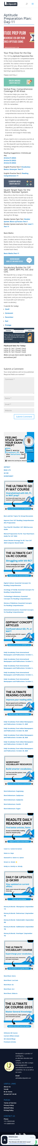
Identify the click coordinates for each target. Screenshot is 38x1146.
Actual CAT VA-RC (10, 1094)
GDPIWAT (7, 467)
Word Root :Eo (9, 985)
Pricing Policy (8, 1110)
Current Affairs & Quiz (11, 1036)
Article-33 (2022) (10, 163)
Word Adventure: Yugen (12, 808)
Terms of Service (10, 1103)
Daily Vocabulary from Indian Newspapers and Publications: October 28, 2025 (18, 736)
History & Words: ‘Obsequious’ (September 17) (19, 908)
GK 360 (6, 473)
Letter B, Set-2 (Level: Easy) (15, 350)
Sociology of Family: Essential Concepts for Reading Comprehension (19, 591)
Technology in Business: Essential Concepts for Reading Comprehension (17, 597)
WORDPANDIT (8, 476)
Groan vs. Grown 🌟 (10, 862)
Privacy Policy (9, 1105)
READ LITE (7, 470)
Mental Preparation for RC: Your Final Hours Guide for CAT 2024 (19, 535)
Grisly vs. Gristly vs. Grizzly (13, 866)
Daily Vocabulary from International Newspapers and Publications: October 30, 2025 (19, 660)
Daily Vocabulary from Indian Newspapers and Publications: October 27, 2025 (18, 743)
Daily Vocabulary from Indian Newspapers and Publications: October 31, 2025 (18, 723)
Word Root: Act (9, 989)
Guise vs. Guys (9, 853)
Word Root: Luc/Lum (11, 980)
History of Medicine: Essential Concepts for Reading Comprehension (18, 604)
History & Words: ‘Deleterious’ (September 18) (19, 914)
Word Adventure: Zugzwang (13, 791)
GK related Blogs (9, 1039)
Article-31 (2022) (10, 158)
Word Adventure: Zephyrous (13, 795)
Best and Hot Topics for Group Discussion (18, 516)
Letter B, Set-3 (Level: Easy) (15, 352)
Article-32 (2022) (10, 160)
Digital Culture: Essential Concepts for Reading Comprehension (17, 584)
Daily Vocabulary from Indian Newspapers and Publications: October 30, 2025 (18, 729)
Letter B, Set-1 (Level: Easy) (15, 348)
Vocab (6, 1089)
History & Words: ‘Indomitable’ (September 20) (19, 921)
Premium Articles (10, 1042)
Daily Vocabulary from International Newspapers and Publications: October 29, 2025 (19, 680)
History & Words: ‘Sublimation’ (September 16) (19, 928)
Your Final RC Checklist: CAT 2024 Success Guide (18, 528)
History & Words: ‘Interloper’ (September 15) (18, 934)
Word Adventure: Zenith (12, 804)
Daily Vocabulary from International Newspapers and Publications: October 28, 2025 (19, 667)
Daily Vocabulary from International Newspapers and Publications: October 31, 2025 (19, 653)
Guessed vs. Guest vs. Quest (14, 858)
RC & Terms (8, 1092)
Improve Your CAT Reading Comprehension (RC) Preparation (19, 521)
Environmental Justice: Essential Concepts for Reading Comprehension (19, 611)
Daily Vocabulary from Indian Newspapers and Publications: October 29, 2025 (18, 750)
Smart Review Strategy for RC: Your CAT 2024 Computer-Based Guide (18, 542)
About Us (7, 1087)
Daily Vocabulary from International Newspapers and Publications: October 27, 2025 (19, 674)
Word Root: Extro (10, 976)
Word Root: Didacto (10, 993)
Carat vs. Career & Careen (13, 849)
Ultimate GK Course (11, 1033)
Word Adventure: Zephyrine (13, 800)
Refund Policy (9, 1108)
